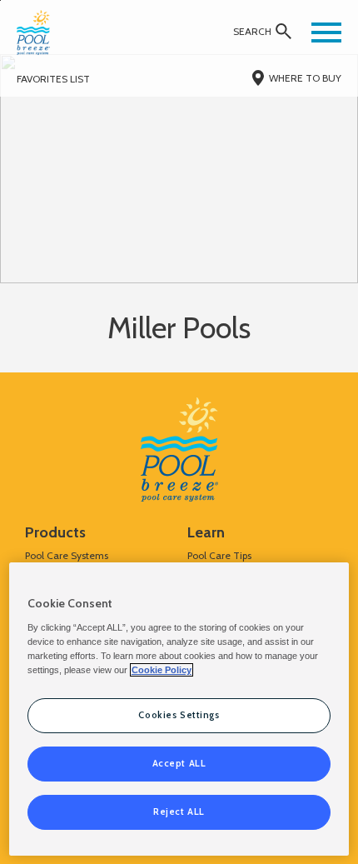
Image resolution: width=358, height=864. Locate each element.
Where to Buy (305, 78)
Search (252, 31)
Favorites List (53, 78)
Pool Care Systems (66, 555)
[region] (179, 709)
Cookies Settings (178, 715)
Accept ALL (179, 763)
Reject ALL (179, 811)
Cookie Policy (161, 670)
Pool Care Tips (219, 555)
